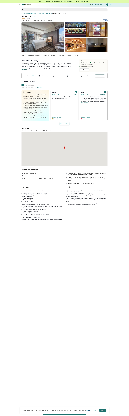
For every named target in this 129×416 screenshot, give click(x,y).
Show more (24, 69)
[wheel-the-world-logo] (24, 5)
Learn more (88, 410)
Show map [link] (49, 20)
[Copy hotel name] (35, 17)
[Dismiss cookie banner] (107, 409)
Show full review (85, 102)
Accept (102, 410)
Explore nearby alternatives (51, 9)
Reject (95, 410)
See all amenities (100, 76)
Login (110, 4)
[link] (24, 55)
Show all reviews (64, 123)
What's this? (39, 87)
